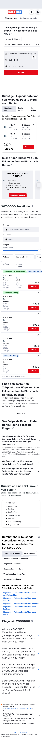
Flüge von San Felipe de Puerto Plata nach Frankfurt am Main (19, 594)
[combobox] (23, 229)
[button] (3, 12)
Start (14, 732)
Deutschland (22, 732)
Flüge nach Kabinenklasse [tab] (14, 564)
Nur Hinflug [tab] (33, 109)
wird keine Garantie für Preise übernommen (17, 708)
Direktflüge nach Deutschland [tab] (15, 559)
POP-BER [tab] (21, 413)
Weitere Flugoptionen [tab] (12, 579)
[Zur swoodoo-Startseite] (15, 12)
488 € (7, 34)
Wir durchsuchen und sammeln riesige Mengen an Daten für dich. (18, 719)
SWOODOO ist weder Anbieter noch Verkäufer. (18, 715)
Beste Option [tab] (21, 109)
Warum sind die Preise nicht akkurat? (18, 724)
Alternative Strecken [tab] (11, 553)
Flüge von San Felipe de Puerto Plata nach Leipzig (19, 613)
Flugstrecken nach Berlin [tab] (13, 569)
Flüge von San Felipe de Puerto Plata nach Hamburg (19, 608)
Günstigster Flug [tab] (8, 109)
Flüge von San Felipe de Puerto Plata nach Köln (21, 603)
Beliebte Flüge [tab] (29, 553)
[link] (18, 195)
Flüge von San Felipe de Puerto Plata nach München (19, 599)
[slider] (39, 250)
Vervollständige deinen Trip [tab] (14, 574)
